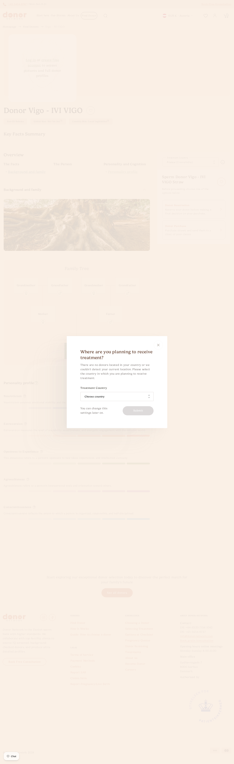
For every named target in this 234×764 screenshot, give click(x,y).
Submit (138, 410)
